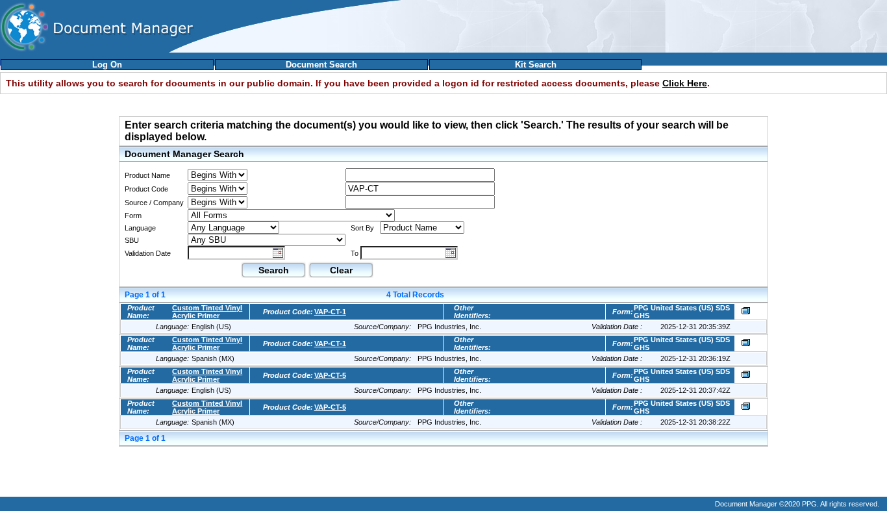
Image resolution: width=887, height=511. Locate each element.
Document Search (321, 64)
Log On (107, 64)
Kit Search (535, 64)
